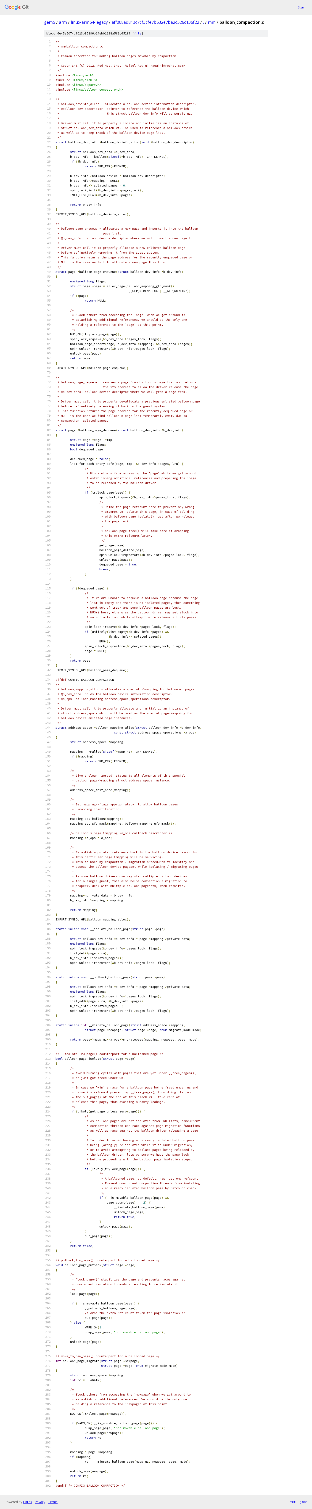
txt (293, 1502)
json (303, 1502)
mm (212, 22)
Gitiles (27, 1502)
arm (63, 22)
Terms (53, 1502)
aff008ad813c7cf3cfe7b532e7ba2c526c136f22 (155, 22)
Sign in (302, 7)
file (137, 33)
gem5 (49, 22)
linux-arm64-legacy (89, 22)
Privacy (40, 1502)
